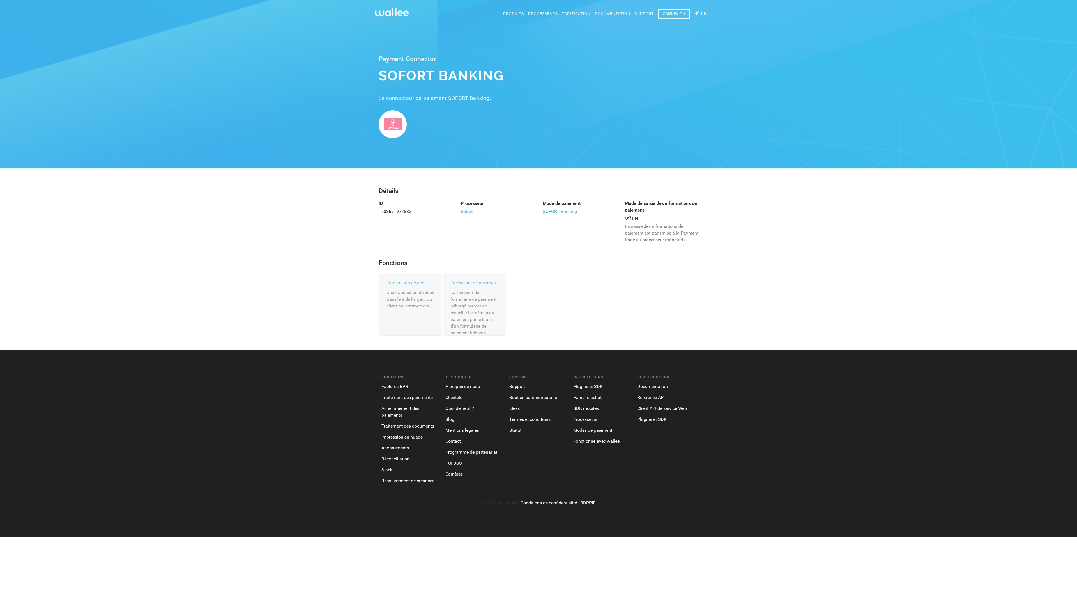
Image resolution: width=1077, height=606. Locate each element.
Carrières (454, 474)
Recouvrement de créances (407, 480)
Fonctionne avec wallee (596, 441)
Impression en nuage (402, 437)
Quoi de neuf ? (459, 408)
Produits (513, 14)
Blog (449, 419)
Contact (453, 441)
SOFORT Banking (560, 211)
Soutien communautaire (533, 397)
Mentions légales (462, 430)
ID (381, 203)
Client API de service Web (662, 408)
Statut (515, 430)
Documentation (612, 14)
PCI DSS (453, 463)
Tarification (576, 14)
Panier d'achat (587, 397)
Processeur (472, 203)
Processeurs (543, 14)
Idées (514, 408)
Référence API (651, 397)
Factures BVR (394, 386)
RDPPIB (588, 503)
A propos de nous (462, 386)
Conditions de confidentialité (549, 503)
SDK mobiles (586, 408)
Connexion (674, 14)
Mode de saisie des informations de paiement (661, 207)
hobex (467, 211)
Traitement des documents (407, 426)
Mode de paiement (562, 203)
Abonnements (395, 448)
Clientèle (453, 397)
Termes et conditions (530, 419)
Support (644, 14)
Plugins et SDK (588, 386)
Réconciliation (395, 459)
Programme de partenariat (471, 452)
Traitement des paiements (407, 397)
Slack (386, 469)
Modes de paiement (592, 430)
